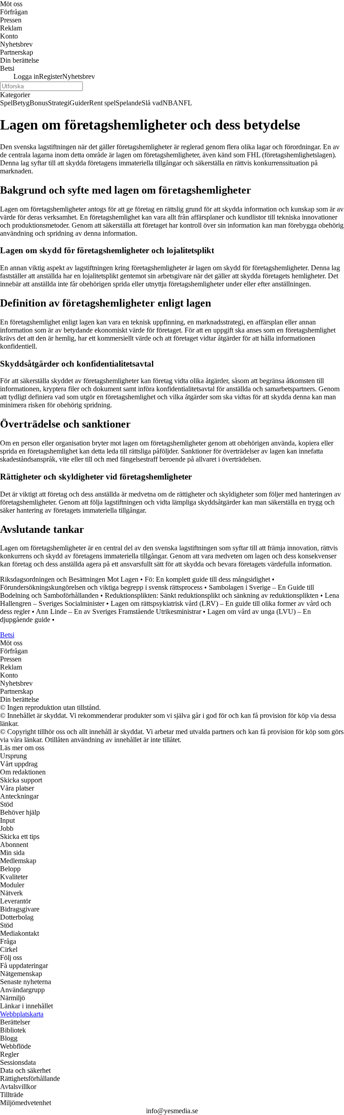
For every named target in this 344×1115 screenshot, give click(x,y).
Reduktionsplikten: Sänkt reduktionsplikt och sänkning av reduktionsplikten (211, 595)
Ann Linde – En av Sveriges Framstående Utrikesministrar (118, 611)
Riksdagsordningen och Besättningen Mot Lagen (69, 579)
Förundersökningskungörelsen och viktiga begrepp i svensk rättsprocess (101, 587)
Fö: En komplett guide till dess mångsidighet (207, 579)
